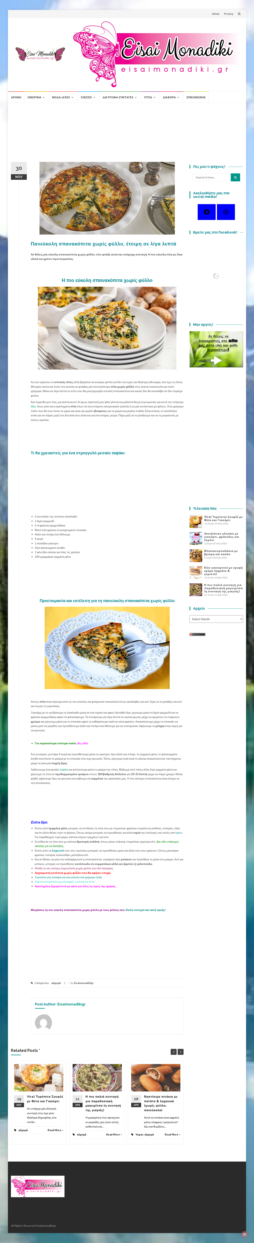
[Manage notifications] (244, 1234)
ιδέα (33, 406)
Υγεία (148, 97)
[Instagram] (226, 212)
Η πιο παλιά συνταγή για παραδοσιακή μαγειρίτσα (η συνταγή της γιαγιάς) (223, 588)
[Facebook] (207, 212)
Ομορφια (34, 97)
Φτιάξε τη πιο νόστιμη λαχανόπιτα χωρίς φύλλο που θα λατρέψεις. (74, 868)
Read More (54, 1130)
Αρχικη (16, 97)
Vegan (139, 1134)
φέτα (179, 832)
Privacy (228, 14)
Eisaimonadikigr (84, 983)
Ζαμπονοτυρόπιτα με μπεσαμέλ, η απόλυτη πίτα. (65, 881)
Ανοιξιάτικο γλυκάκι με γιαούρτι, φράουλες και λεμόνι (221, 537)
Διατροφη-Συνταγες (118, 97)
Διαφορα (169, 97)
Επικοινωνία (196, 97)
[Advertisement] (127, 134)
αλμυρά (56, 983)
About (215, 14)
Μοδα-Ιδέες (61, 97)
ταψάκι (64, 769)
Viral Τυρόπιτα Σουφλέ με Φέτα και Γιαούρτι (223, 518)
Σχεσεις (86, 97)
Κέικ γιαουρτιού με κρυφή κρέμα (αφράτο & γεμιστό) (223, 571)
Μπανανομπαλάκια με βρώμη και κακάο (221, 552)
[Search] (235, 177)
